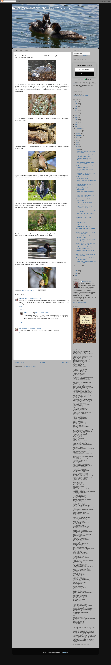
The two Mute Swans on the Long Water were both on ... (85, 196)
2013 (76, 273)
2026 (76, 101)
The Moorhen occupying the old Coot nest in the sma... (84, 166)
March (78, 149)
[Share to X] (42, 290)
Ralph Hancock (28, 313)
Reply (21, 306)
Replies (23, 309)
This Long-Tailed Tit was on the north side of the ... (84, 170)
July (77, 140)
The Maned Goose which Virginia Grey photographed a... (85, 247)
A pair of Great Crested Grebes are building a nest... (85, 236)
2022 (76, 110)
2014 (76, 271)
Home (42, 363)
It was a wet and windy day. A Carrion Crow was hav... (84, 159)
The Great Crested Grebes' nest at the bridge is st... (85, 185)
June (77, 142)
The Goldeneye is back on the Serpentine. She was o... (84, 207)
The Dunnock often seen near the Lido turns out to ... (85, 214)
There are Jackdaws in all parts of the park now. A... (85, 199)
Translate (85, 55)
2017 (76, 122)
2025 (76, 104)
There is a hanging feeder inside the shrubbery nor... (86, 181)
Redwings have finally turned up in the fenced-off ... (85, 255)
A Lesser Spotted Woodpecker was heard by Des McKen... (85, 243)
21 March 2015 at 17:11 (34, 328)
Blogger (65, 652)
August (78, 137)
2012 (76, 275)
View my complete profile (80, 302)
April (77, 147)
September (79, 135)
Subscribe (84, 74)
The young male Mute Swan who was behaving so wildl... (85, 155)
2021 (76, 113)
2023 (76, 108)
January (78, 268)
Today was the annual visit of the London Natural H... (85, 163)
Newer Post (19, 363)
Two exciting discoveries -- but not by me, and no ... (85, 251)
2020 (76, 115)
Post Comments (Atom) (29, 366)
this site (75, 83)
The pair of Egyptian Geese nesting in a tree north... (85, 188)
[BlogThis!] (40, 290)
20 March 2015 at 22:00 (42, 313)
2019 (76, 117)
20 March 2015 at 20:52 (34, 298)
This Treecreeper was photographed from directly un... (86, 240)
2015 (76, 126)
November (79, 131)
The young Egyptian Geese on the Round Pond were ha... (85, 174)
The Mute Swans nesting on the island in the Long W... (84, 177)
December (79, 128)
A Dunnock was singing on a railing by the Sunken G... (85, 232)
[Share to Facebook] (44, 290)
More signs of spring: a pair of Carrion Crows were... (84, 218)
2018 (76, 119)
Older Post (65, 363)
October (78, 133)
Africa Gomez (23, 298)
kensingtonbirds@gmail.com (80, 95)
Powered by (80, 79)
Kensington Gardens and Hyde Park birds (41, 8)
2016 (76, 124)
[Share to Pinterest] (45, 290)
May (77, 144)
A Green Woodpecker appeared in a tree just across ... (86, 203)
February (79, 265)
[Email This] (39, 290)
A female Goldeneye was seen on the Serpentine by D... (85, 221)
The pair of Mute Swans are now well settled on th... (85, 192)
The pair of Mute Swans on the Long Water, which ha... (86, 262)
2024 (76, 106)
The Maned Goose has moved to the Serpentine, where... (85, 225)
